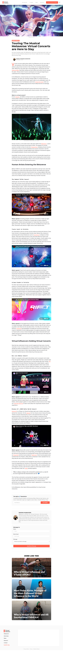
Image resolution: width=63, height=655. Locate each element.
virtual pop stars (39, 82)
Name (14, 529)
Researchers (34, 147)
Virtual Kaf (16, 455)
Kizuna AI (14, 411)
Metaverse (44, 143)
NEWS (37, 2)
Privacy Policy (26, 649)
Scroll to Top (6, 645)
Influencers (6, 633)
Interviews (6, 636)
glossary (17, 97)
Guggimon (36, 235)
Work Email (16, 534)
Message (15, 539)
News (5, 638)
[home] (5, 2)
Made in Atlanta (36, 649)
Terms (31, 649)
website (28, 413)
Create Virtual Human (52, 2)
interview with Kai (18, 403)
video (26, 468)
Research (6, 640)
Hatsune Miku (15, 70)
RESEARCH (42, 2)
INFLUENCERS (24, 2)
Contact (5, 642)
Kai (49, 361)
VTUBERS (31, 2)
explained (18, 328)
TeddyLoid (34, 455)
